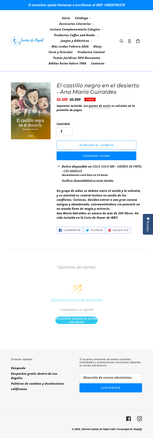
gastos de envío (100, 106)
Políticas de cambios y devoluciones (37, 383)
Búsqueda (18, 368)
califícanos (19, 389)
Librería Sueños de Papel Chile (98, 429)
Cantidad (63, 124)
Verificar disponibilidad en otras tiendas (88, 180)
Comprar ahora (96, 155)
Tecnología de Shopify (129, 429)
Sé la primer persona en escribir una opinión (76, 320)
